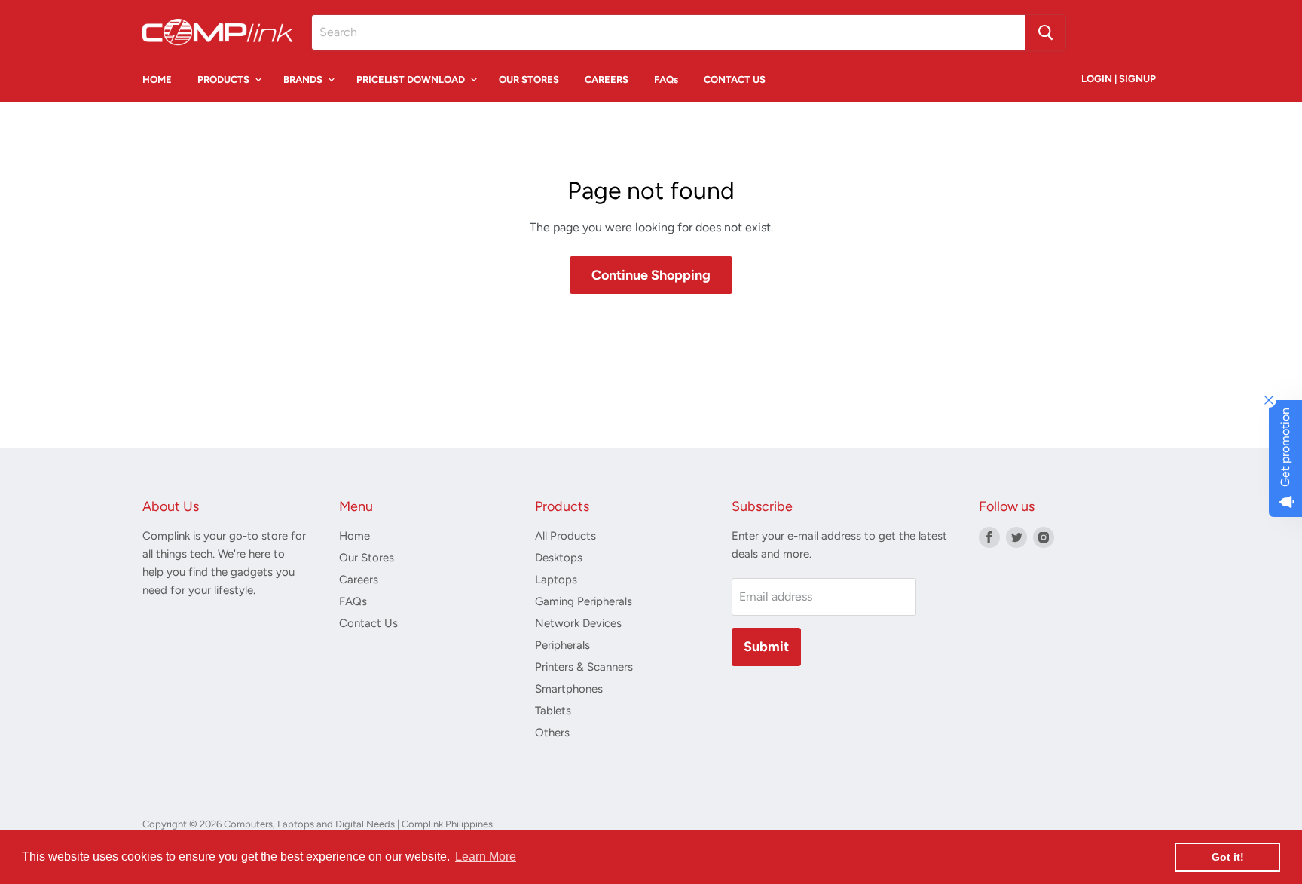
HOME (157, 79)
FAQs (666, 79)
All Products (565, 536)
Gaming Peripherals (583, 601)
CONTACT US (735, 79)
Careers (358, 579)
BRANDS (304, 79)
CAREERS (606, 79)
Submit (766, 646)
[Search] (1045, 32)
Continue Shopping (651, 275)
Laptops (556, 579)
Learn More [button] (485, 856)
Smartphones (569, 689)
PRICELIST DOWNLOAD (411, 79)
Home (354, 536)
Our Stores (366, 557)
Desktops (558, 557)
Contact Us (368, 623)
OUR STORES (529, 79)
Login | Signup (1118, 78)
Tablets (553, 710)
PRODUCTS (224, 79)
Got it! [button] (1228, 857)
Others (552, 732)
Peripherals (562, 645)
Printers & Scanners (584, 667)
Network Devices (578, 623)
